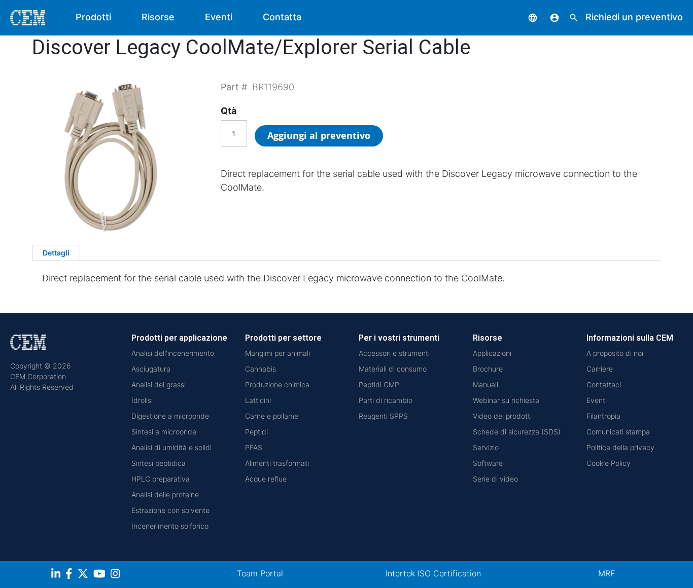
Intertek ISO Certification (433, 573)
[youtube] (100, 575)
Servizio (486, 447)
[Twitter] (84, 575)
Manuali (485, 384)
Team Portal (260, 573)
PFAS (253, 447)
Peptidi (256, 431)
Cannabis (260, 368)
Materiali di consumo (393, 368)
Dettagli (56, 252)
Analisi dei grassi (158, 384)
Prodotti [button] (93, 17)
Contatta (282, 17)
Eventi (218, 17)
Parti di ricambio (385, 400)
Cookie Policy (608, 463)
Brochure (488, 368)
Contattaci (603, 384)
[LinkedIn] (57, 575)
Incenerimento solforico (170, 526)
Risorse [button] (158, 17)
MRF (606, 573)
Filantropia (603, 416)
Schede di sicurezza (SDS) (517, 431)
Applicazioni (492, 353)
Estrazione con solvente (170, 510)
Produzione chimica (277, 384)
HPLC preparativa (160, 478)
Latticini (258, 400)
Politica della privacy (620, 447)
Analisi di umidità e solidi (171, 447)
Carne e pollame (271, 416)
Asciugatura (150, 368)
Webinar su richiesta (506, 400)
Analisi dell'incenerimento (172, 353)
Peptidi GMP (379, 384)
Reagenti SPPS (383, 416)
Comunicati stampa (618, 431)
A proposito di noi (614, 353)
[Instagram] (116, 575)
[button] (525, 17)
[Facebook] (71, 575)
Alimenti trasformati (277, 463)
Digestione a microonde (170, 416)
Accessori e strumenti (394, 353)
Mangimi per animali (277, 353)
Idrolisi (142, 400)
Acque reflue (266, 478)
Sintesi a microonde (163, 431)
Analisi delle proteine (165, 494)
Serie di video (495, 478)
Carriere (599, 368)
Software (488, 463)
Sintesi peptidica (158, 463)
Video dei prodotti (502, 416)
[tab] (56, 252)
